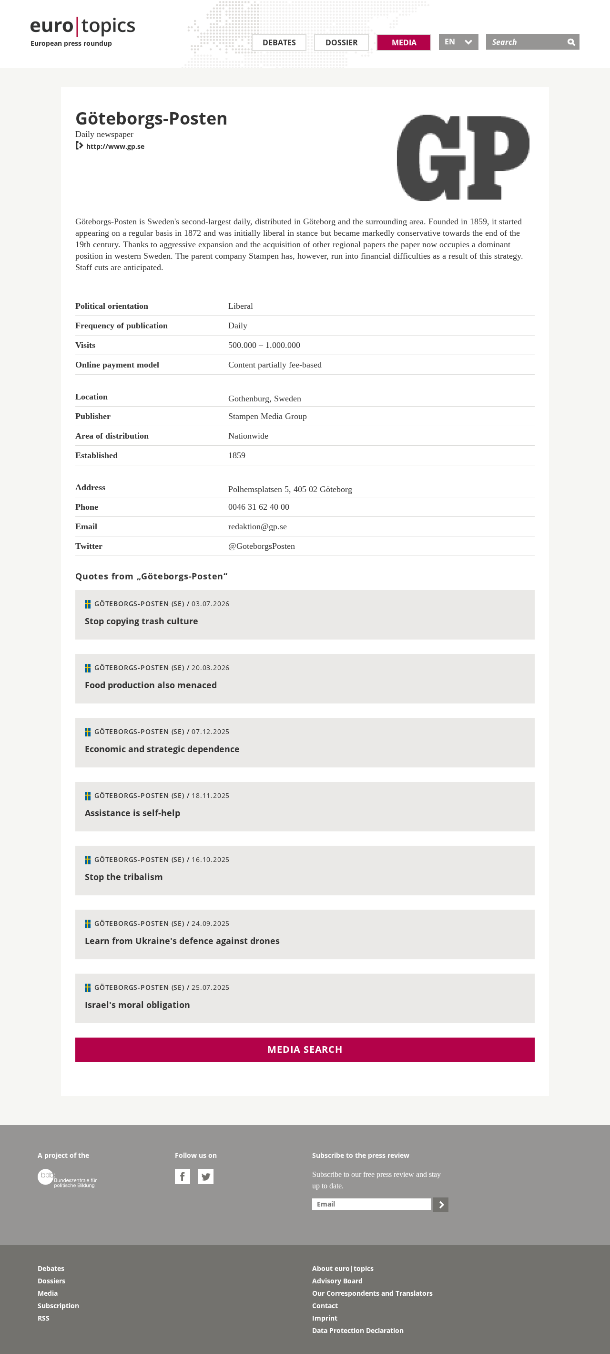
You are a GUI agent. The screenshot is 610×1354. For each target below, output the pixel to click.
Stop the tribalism (124, 876)
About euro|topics (343, 1268)
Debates (279, 42)
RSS (44, 1318)
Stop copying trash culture (141, 621)
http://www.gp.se (109, 146)
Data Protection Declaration (358, 1330)
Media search (305, 1049)
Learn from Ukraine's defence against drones (182, 940)
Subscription (58, 1305)
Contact (325, 1305)
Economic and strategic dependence (162, 749)
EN (459, 41)
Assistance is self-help (132, 813)
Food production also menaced (151, 685)
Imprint (324, 1318)
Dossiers (51, 1280)
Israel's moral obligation (137, 1004)
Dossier (341, 42)
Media (404, 42)
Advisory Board (337, 1280)
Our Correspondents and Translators (372, 1293)
